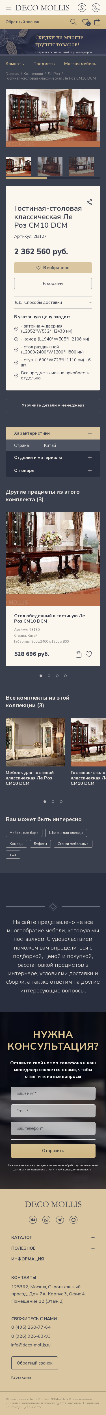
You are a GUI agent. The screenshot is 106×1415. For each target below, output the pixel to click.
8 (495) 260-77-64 (31, 1327)
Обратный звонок (35, 1363)
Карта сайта (21, 1378)
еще (13, 854)
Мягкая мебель (80, 63)
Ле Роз (53, 74)
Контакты (23, 1277)
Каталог (21, 1237)
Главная (12, 74)
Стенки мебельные (73, 843)
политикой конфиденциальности (70, 1170)
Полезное (23, 1248)
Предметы (44, 63)
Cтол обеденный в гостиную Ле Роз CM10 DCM (49, 618)
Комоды (16, 843)
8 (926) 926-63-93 (31, 1336)
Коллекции (33, 74)
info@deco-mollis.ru (31, 1345)
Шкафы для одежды (66, 832)
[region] (53, 166)
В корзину (53, 283)
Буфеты (40, 843)
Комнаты (15, 63)
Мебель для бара (24, 832)
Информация (27, 1259)
